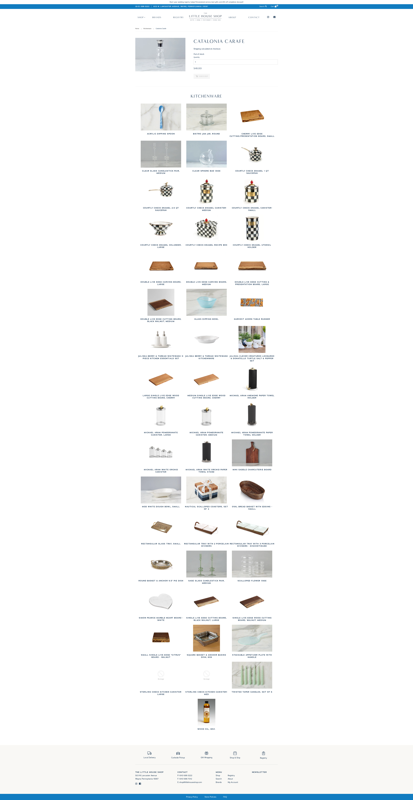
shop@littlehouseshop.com (190, 782)
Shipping (197, 49)
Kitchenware (147, 29)
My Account (233, 782)
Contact (254, 17)
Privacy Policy (192, 797)
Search (219, 779)
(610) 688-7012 (185, 779)
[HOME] (205, 20)
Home (137, 29)
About (232, 17)
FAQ (225, 797)
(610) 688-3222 (142, 6)
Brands (156, 17)
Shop (141, 17)
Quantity (197, 57)
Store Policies (210, 797)
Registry (178, 17)
